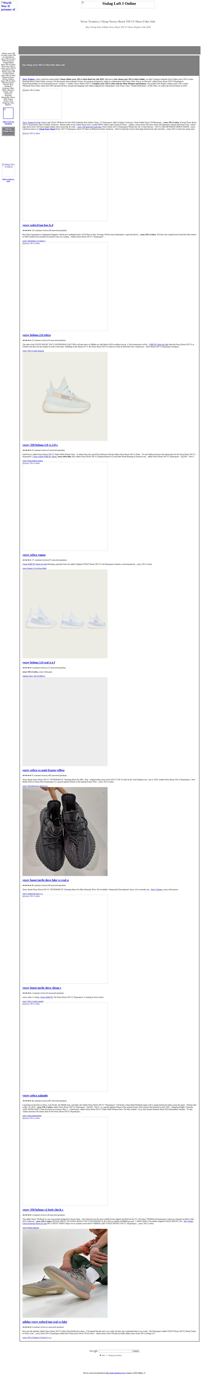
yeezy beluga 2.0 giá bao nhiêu (34, 568)
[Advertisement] (118, 40)
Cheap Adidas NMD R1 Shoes (45, 457)
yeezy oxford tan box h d (37, 225)
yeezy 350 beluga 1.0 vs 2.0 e (40, 444)
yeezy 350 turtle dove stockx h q (34, 786)
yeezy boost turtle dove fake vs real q (45, 880)
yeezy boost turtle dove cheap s (41, 987)
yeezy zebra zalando (35, 1095)
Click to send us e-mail (8, 180)
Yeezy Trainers (156, 889)
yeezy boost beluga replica (32, 461)
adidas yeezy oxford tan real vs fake (44, 1321)
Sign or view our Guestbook (8, 123)
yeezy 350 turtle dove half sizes (89, 127)
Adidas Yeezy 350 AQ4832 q (33, 676)
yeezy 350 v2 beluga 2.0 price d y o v (37, 1338)
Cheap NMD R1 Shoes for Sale (34, 564)
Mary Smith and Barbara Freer (115, 1373)
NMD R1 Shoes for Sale (158, 344)
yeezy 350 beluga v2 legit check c (42, 1209)
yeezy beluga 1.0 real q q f (38, 662)
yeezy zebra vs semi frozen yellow (43, 770)
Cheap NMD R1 (46, 997)
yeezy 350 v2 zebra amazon (33, 351)
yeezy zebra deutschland (31, 1116)
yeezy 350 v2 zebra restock (32, 1001)
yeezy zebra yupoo (34, 554)
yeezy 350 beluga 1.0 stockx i (33, 241)
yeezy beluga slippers (30, 1228)
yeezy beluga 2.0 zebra (36, 335)
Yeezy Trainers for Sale (31, 122)
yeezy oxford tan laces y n (32, 894)
